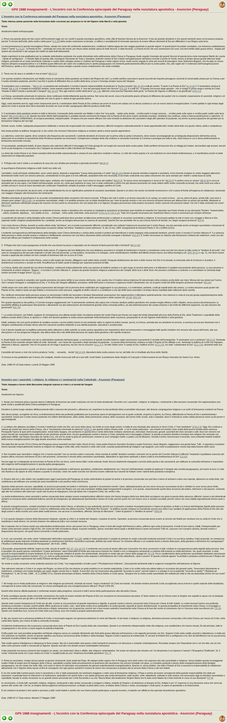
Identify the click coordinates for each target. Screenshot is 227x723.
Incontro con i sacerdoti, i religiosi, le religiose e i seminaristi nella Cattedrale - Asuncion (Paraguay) (63, 379)
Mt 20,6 (204, 180)
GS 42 (37, 272)
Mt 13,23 (80, 352)
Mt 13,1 (52, 73)
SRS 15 (136, 297)
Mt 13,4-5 (14, 116)
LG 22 (56, 41)
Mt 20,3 (117, 180)
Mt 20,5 (169, 180)
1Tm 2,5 (197, 427)
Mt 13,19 (6, 205)
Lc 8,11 (20, 49)
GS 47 (136, 235)
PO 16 (10, 558)
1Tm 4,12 (114, 213)
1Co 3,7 (99, 345)
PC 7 (108, 653)
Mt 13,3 (37, 86)
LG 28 (78, 539)
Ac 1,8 (97, 91)
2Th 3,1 (196, 91)
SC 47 (70, 548)
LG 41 (184, 456)
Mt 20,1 (103, 163)
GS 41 (207, 282)
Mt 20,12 (117, 173)
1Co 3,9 (159, 345)
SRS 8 (158, 511)
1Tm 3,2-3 (104, 213)
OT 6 (200, 220)
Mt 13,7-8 (23, 116)
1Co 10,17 (79, 548)
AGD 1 (88, 429)
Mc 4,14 (13, 88)
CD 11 (217, 608)
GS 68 (129, 297)
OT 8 (210, 678)
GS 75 (17, 307)
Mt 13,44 (27, 200)
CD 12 (123, 88)
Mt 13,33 (135, 245)
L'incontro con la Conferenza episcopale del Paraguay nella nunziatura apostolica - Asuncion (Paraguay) (66, 16)
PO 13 (151, 553)
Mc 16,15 (138, 86)
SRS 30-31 (192, 253)
